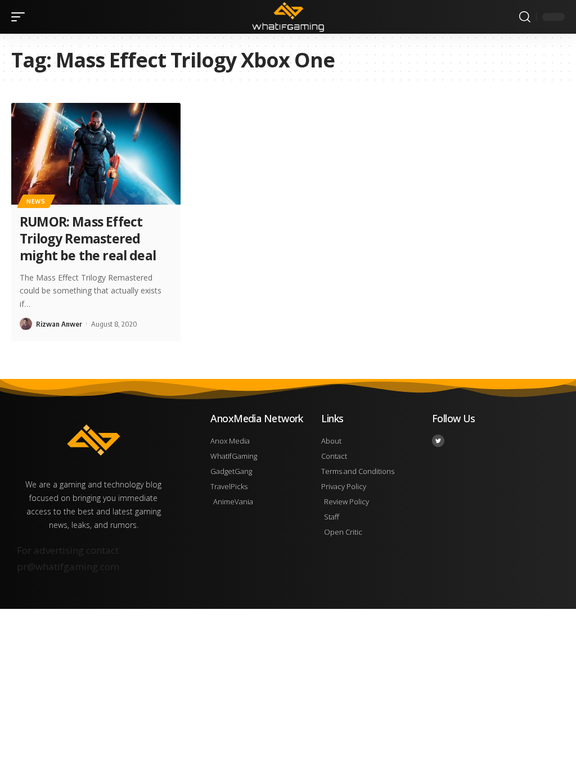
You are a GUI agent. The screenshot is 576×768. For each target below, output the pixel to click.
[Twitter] (438, 441)
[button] (20, 16)
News (36, 201)
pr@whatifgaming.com (68, 566)
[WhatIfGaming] (287, 17)
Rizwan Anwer (59, 323)
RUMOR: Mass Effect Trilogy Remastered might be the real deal (88, 238)
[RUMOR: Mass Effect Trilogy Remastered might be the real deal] (96, 154)
